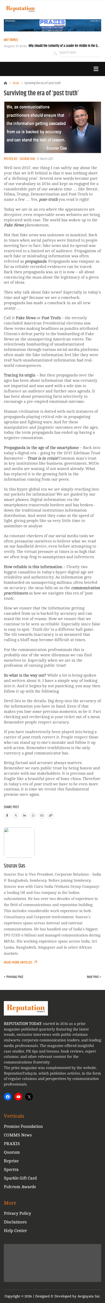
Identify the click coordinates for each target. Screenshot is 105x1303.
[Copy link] (50, 815)
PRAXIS (12, 1143)
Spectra (11, 1169)
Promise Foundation (23, 1126)
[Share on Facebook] (7, 815)
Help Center (15, 1230)
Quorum (12, 1152)
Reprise (11, 1161)
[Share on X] (15, 815)
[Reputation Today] (20, 8)
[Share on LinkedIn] (24, 815)
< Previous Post (13, 977)
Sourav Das (27, 159)
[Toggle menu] (95, 69)
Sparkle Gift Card (20, 1178)
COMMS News (18, 1135)
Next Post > (94, 977)
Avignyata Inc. (89, 1296)
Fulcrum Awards (20, 1186)
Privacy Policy (17, 1213)
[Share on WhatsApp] (33, 815)
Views (15, 83)
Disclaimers (15, 1222)
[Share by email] (41, 815)
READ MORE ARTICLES (18, 962)
